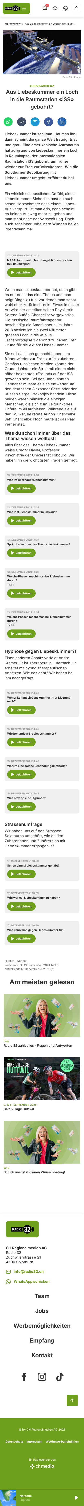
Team (42, 1296)
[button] (65, 8)
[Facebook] (48, 121)
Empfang (42, 1340)
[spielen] (76, 1498)
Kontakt (41, 1355)
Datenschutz (14, 1441)
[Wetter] (55, 8)
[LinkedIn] (61, 121)
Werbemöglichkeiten (42, 1325)
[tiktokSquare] (60, 1377)
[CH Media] (42, 1466)
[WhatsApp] (8, 121)
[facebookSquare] (24, 1377)
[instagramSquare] (42, 1377)
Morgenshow (13, 23)
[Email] (35, 121)
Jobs (42, 1310)
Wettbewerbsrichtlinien (62, 1441)
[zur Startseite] (12, 8)
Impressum (34, 1441)
